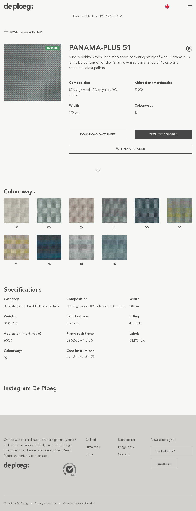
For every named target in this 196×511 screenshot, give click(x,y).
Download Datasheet (98, 134)
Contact (123, 454)
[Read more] (98, 170)
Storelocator (126, 440)
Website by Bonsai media (78, 503)
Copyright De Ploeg (16, 503)
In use (89, 454)
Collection (91, 16)
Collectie (91, 440)
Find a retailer (133, 148)
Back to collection (26, 31)
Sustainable (93, 447)
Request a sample (163, 134)
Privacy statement (45, 503)
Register (164, 463)
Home (76, 16)
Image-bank (126, 447)
